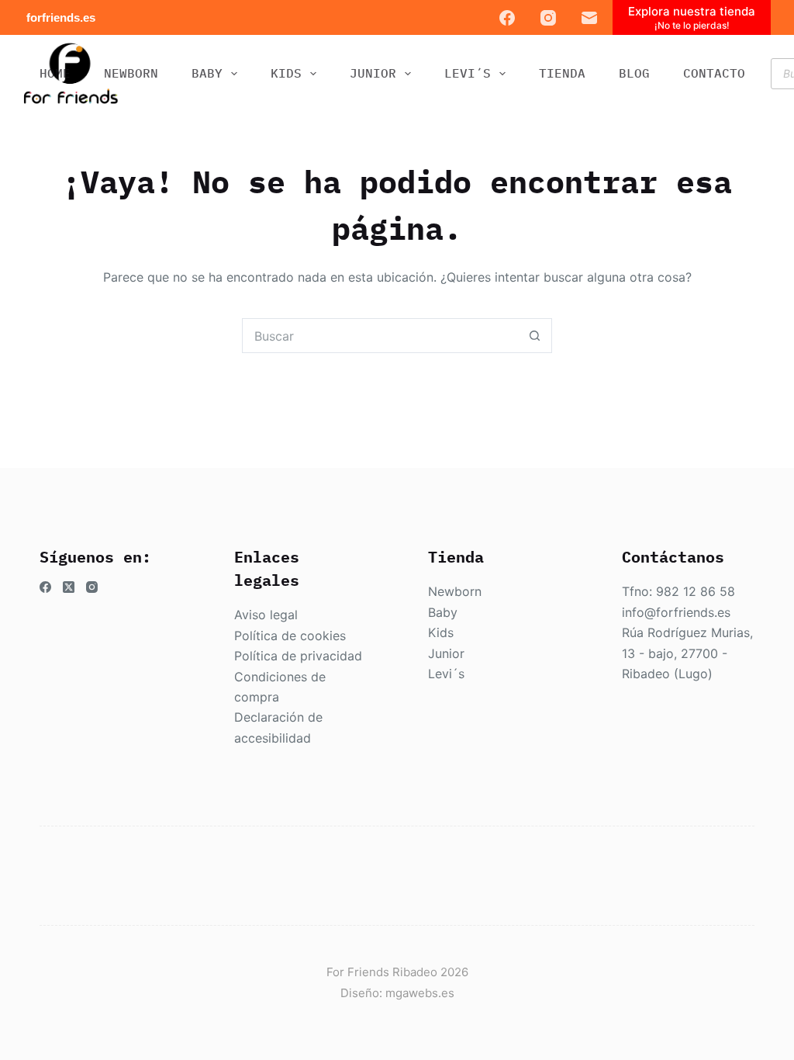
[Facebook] (507, 18)
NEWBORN (131, 73)
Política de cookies (290, 635)
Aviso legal (266, 614)
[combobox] (380, 335)
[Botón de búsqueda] (534, 335)
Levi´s (446, 673)
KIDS (286, 73)
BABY (207, 73)
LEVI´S (467, 73)
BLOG (634, 73)
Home (55, 73)
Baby (442, 612)
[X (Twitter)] (68, 587)
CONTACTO (714, 73)
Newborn (455, 591)
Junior (446, 653)
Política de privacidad (298, 655)
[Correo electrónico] (589, 18)
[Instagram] (548, 18)
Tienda (562, 73)
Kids (441, 632)
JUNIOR (373, 73)
